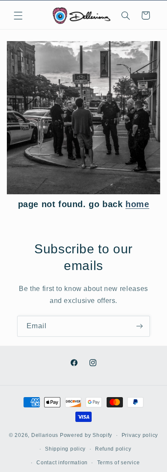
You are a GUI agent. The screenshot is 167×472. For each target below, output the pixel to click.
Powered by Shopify (86, 435)
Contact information (62, 462)
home (137, 204)
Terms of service (118, 462)
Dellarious (44, 435)
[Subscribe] (139, 326)
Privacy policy (140, 435)
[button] (18, 15)
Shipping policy (65, 448)
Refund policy (113, 448)
